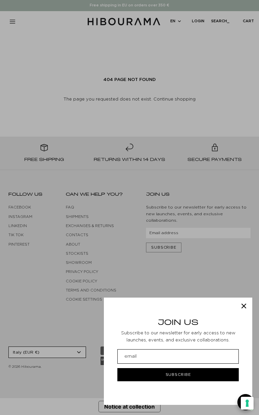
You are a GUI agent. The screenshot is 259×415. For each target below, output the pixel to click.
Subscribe (178, 374)
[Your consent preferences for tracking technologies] (247, 403)
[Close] (243, 306)
